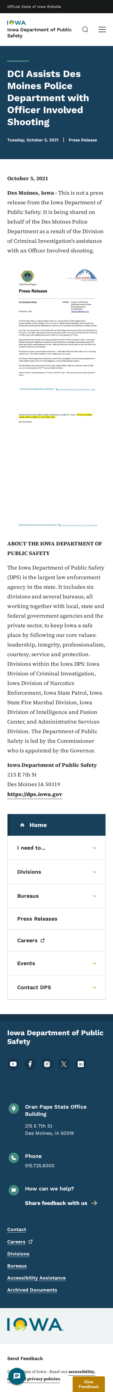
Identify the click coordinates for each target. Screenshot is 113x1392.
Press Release (83, 139)
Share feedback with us (56, 1203)
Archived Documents (32, 1290)
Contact (16, 1229)
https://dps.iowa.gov (34, 794)
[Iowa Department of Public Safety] (22, 23)
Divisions (18, 1254)
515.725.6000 (40, 1165)
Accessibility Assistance (36, 1278)
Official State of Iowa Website (34, 7)
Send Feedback (25, 1358)
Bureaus (17, 1266)
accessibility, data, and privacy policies (51, 1375)
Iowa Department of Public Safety (39, 32)
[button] (89, 1384)
